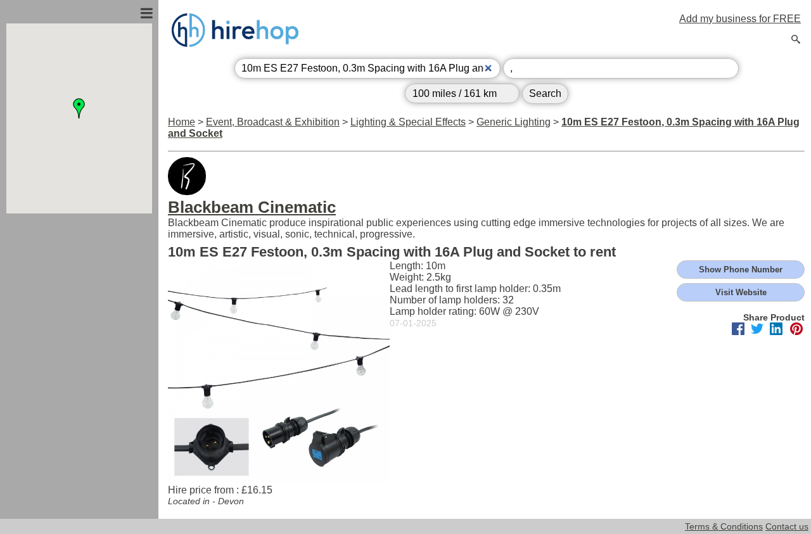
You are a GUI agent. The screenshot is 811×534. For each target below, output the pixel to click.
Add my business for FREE (740, 18)
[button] (79, 108)
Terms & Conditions (724, 526)
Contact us (786, 526)
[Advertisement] (79, 350)
